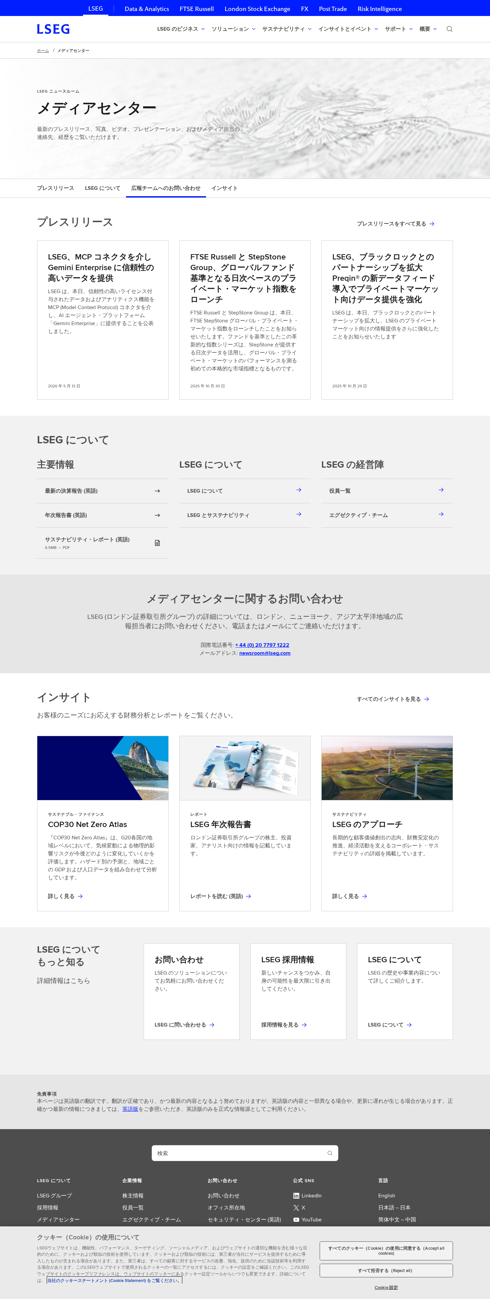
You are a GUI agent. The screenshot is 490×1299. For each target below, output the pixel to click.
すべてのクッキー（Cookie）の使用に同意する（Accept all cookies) (386, 1251)
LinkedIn (312, 1195)
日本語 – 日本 (394, 1207)
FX (304, 9)
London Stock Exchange (257, 9)
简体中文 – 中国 (397, 1219)
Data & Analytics (147, 9)
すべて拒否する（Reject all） (386, 1270)
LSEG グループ (54, 1195)
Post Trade (333, 9)
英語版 (130, 1109)
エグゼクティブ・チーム (151, 1219)
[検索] (450, 29)
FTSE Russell (197, 9)
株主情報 (133, 1195)
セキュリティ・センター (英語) (244, 1219)
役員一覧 (133, 1207)
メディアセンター (58, 1219)
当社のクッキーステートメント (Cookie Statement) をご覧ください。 (114, 1280)
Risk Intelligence (380, 9)
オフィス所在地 (226, 1207)
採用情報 (47, 1207)
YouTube (312, 1219)
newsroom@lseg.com (265, 653)
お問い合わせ (224, 1195)
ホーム (43, 50)
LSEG (95, 8)
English (386, 1195)
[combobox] (237, 1153)
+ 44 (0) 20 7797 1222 (262, 645)
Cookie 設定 (386, 1287)
